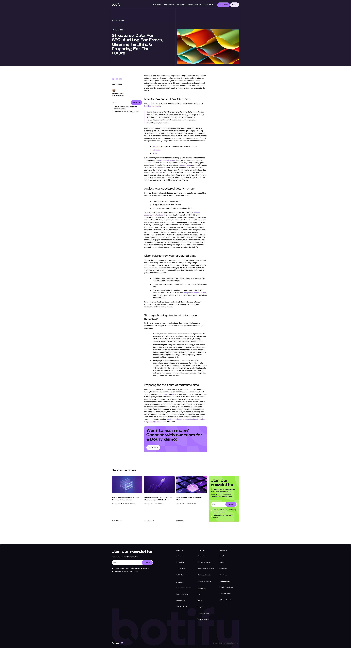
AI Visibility (180, 562)
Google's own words (152, 106)
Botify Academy (203, 613)
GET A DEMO (223, 4)
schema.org (157, 172)
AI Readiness (180, 556)
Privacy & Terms (225, 593)
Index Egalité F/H (225, 600)
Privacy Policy (133, 111)
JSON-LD (156, 146)
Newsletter (223, 575)
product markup (185, 165)
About (221, 556)
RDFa (155, 153)
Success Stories (182, 606)
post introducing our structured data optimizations (186, 419)
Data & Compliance (226, 587)
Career (221, 562)
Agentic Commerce (204, 581)
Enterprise (201, 556)
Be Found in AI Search (206, 568)
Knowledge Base (203, 619)
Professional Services (183, 588)
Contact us (223, 568)
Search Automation (204, 575)
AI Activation (180, 568)
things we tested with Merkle (195, 293)
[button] (157, 5)
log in (234, 4)
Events (200, 600)
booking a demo (155, 422)
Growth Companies (204, 562)
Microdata (157, 150)
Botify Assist (180, 575)
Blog (199, 594)
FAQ (166, 394)
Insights (200, 607)
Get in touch (153, 447)
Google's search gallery (165, 160)
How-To (175, 394)
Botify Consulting (182, 594)
